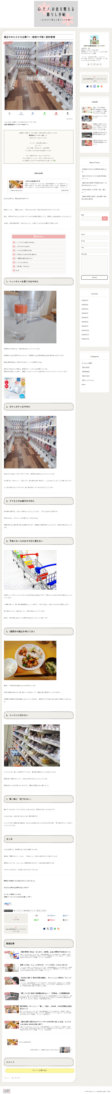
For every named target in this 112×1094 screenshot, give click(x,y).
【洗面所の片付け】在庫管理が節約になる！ (94, 170)
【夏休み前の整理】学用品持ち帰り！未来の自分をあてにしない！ (94, 184)
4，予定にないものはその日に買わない (26, 254)
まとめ (17, 270)
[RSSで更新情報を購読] (58, 928)
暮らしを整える (42, 910)
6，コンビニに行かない (21, 262)
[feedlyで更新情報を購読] (54, 928)
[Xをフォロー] (47, 928)
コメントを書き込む (39, 1070)
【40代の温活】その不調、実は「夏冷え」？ (94, 191)
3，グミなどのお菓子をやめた (23, 250)
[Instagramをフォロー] (51, 928)
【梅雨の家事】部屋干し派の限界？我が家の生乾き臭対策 (94, 198)
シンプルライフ (19, 910)
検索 (82, 215)
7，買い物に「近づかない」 (23, 266)
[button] (67, 113)
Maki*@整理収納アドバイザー (94, 46)
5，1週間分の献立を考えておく (24, 258)
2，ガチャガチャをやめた (22, 246)
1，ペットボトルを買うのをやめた (25, 242)
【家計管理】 (9, 910)
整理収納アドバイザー (30, 910)
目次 (37, 236)
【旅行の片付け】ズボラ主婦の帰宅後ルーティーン (94, 177)
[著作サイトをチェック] (44, 928)
